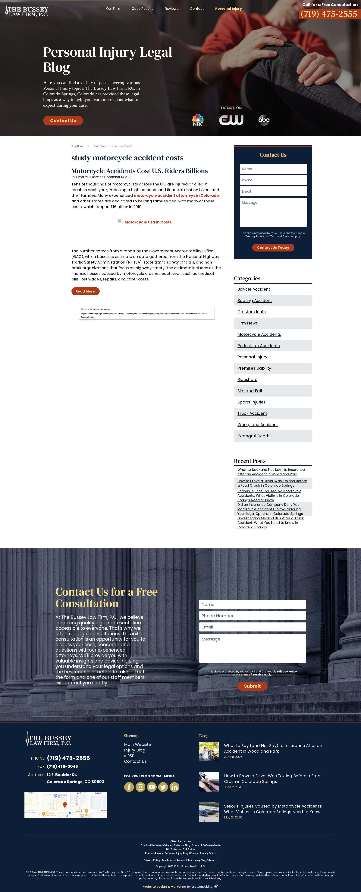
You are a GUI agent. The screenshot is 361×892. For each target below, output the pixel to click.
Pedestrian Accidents (258, 345)
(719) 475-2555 (68, 758)
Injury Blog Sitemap (205, 860)
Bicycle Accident (253, 289)
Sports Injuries (251, 402)
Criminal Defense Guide (206, 845)
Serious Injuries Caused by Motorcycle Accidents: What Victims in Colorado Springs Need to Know (269, 495)
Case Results (142, 8)
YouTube (152, 787)
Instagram (140, 787)
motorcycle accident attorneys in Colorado (176, 195)
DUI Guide (189, 849)
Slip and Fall (249, 391)
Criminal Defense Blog (176, 845)
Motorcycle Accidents (100, 309)
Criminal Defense (151, 845)
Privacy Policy (254, 236)
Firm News (247, 323)
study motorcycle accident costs (169, 314)
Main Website (137, 744)
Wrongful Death (253, 436)
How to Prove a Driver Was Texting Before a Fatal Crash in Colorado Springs (272, 483)
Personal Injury (252, 357)
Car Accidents (251, 312)
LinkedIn (174, 787)
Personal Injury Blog (177, 853)
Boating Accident (254, 300)
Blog (203, 736)
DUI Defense (173, 849)
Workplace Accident (257, 424)
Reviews (171, 8)
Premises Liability (254, 368)
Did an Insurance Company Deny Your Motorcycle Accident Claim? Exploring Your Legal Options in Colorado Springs (270, 509)
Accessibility (184, 860)
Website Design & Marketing (164, 886)
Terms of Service (281, 236)
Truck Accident (252, 413)
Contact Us (63, 121)
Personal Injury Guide (203, 853)
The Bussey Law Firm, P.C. (26, 10)
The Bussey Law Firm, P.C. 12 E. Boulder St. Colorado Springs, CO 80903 (65, 805)
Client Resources (180, 841)
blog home (77, 146)
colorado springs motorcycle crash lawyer (105, 314)
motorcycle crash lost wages (140, 314)
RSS (130, 755)
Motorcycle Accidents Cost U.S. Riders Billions (139, 170)
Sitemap (131, 736)
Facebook (129, 787)
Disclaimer (168, 860)
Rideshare (247, 379)
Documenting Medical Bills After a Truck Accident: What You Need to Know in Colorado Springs (270, 523)
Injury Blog (134, 750)
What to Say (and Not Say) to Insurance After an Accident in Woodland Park (271, 471)
